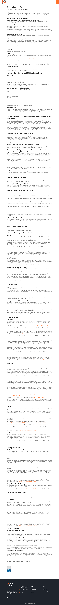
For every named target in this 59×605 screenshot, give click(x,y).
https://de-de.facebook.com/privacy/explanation (20, 333)
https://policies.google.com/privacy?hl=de (44, 475)
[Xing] (9, 597)
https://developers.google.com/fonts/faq (30, 488)
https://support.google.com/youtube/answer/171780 (42, 465)
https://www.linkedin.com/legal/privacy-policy (41, 424)
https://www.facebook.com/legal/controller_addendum (24, 344)
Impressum (45, 588)
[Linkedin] (11, 597)
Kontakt (44, 592)
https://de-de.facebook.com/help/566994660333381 (34, 352)
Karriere (44, 586)
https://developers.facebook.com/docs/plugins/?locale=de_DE (38, 325)
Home (32, 586)
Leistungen (33, 588)
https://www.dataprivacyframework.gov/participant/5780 (28, 481)
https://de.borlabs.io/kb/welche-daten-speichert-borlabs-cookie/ (21, 278)
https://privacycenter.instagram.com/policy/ (33, 394)
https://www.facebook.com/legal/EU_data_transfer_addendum (16, 352)
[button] (54, 2)
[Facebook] (7, 597)
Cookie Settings (45, 591)
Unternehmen (33, 589)
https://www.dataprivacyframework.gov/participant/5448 (28, 430)
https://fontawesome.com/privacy (45, 497)
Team (32, 594)
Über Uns (32, 592)
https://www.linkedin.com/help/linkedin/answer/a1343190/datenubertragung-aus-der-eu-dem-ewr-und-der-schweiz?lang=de (26, 422)
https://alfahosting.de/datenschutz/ (32, 58)
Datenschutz (45, 589)
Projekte (32, 591)
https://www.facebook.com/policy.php (12, 354)
